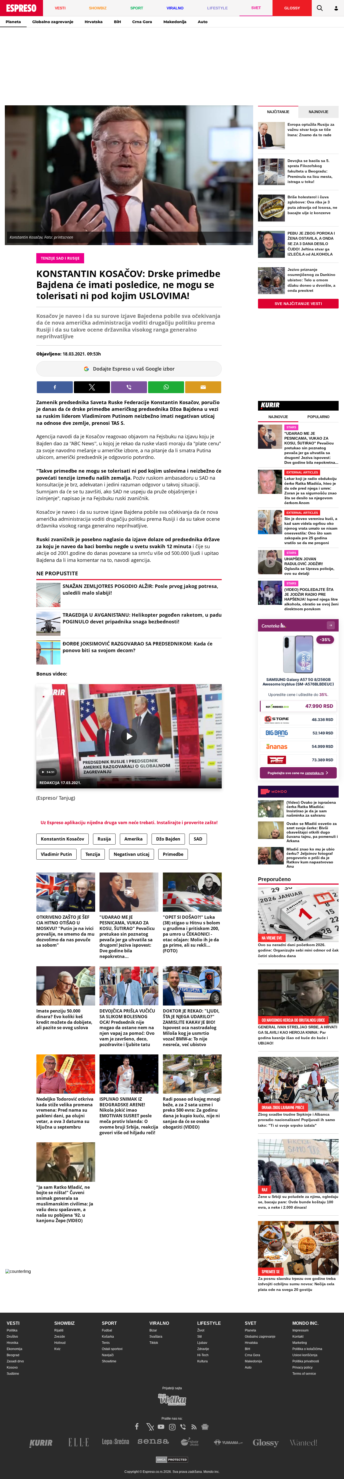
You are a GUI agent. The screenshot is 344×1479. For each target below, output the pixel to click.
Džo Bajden (168, 839)
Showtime (109, 1361)
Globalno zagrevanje (52, 21)
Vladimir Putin (56, 854)
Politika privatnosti (305, 1361)
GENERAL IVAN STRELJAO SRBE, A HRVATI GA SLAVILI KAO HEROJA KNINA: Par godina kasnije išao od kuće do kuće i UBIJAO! (297, 1035)
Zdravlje (203, 1349)
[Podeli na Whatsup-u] (166, 387)
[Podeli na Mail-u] (203, 387)
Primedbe (173, 854)
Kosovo (12, 1367)
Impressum (300, 1330)
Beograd (13, 1355)
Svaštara (155, 1336)
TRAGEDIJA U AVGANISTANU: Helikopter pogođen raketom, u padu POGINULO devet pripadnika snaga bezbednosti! (142, 618)
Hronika (12, 1343)
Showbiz (64, 1323)
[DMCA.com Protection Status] (172, 1460)
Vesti (13, 1323)
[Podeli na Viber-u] (129, 387)
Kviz (57, 1349)
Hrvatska (94, 21)
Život (200, 1330)
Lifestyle (209, 1323)
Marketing (299, 1343)
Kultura (202, 1361)
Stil (199, 1336)
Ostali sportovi (112, 1349)
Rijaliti (58, 1330)
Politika (12, 1330)
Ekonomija (14, 1349)
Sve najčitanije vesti (298, 303)
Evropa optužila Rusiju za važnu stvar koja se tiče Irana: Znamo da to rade (311, 129)
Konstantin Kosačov (62, 839)
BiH (117, 21)
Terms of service (304, 1374)
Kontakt (297, 1336)
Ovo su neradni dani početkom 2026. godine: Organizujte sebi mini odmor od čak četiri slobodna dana (298, 950)
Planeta (13, 21)
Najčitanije (278, 112)
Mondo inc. (305, 1323)
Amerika (133, 839)
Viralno (159, 1323)
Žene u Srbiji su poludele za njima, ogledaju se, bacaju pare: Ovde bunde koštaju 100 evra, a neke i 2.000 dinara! (298, 1201)
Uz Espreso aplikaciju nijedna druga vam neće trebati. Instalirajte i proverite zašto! (129, 822)
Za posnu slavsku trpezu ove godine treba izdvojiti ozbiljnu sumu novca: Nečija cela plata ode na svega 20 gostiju (297, 1283)
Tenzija (92, 854)
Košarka (108, 1336)
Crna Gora (142, 21)
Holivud (60, 1343)
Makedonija (175, 21)
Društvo (12, 1336)
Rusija (104, 839)
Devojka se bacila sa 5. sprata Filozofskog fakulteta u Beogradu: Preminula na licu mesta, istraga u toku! (310, 171)
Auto (202, 21)
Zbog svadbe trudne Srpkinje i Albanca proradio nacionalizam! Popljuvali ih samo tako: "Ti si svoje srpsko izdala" (296, 1119)
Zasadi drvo (15, 1361)
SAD (198, 839)
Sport (109, 1323)
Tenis (106, 1343)
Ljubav (202, 1343)
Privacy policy (302, 1367)
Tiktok (153, 1343)
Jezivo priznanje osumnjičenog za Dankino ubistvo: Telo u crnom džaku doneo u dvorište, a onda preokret (311, 280)
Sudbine (13, 1374)
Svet (250, 1323)
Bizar (153, 1330)
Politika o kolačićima (307, 1349)
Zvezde (59, 1336)
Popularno (318, 417)
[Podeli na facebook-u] (55, 387)
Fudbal (107, 1330)
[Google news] (205, 1427)
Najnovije (318, 112)
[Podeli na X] (92, 387)
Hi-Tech (203, 1355)
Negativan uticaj (131, 854)
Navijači (108, 1355)
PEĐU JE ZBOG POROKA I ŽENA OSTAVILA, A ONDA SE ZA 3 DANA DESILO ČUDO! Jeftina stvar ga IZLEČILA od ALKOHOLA (311, 243)
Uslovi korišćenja (304, 1355)
